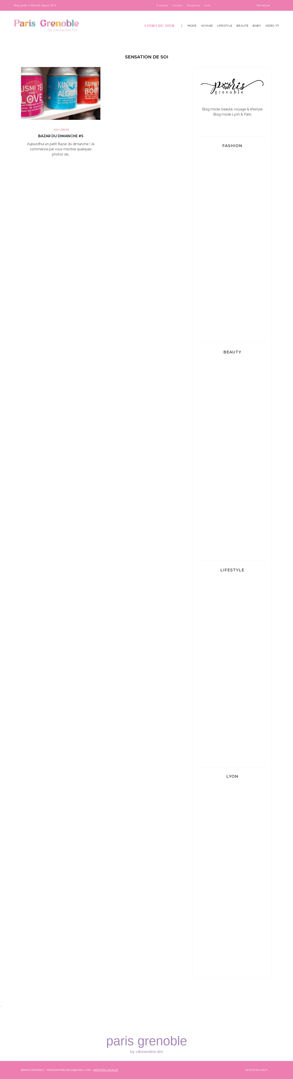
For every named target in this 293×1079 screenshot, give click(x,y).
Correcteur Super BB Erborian (232, 411)
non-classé (61, 129)
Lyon (207, 5)
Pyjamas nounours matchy (232, 321)
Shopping (193, 5)
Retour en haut (256, 1069)
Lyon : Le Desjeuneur (232, 958)
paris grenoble (146, 1044)
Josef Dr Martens (232, 205)
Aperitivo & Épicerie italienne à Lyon (232, 897)
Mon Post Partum (232, 687)
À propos (162, 5)
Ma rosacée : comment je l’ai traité (232, 536)
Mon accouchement (232, 745)
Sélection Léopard (232, 263)
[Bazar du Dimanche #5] (60, 93)
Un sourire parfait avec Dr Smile (232, 472)
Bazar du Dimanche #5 (60, 136)
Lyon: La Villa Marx (232, 835)
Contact (177, 5)
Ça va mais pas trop (232, 629)
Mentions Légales (105, 1069)
